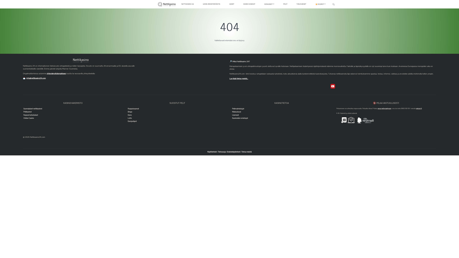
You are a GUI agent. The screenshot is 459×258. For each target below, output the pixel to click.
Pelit (285, 4)
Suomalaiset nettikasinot (32, 109)
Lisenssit (235, 115)
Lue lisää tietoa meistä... (239, 78)
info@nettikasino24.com (36, 78)
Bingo (130, 112)
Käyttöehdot (212, 152)
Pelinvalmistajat (238, 109)
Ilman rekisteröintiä (211, 4)
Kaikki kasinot (249, 4)
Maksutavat (236, 112)
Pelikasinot (27, 112)
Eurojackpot (132, 121)
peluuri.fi (419, 109)
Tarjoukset (301, 4)
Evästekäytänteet (234, 152)
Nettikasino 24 (187, 4)
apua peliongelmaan (384, 109)
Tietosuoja (222, 152)
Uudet (231, 4)
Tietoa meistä (246, 152)
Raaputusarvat (133, 109)
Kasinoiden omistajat (240, 118)
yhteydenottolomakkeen (56, 73)
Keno (130, 115)
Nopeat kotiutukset (30, 115)
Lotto (130, 118)
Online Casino (28, 118)
